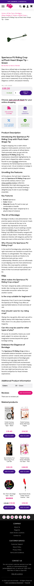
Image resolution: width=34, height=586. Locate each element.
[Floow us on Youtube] (12, 517)
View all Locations (17, 574)
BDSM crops (12, 230)
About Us (17, 527)
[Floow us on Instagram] (16, 517)
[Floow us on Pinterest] (20, 517)
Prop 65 (27, 583)
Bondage (18, 13)
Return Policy (17, 547)
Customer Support (17, 544)
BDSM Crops (22, 15)
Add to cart (25, 92)
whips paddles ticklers (9, 183)
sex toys (14, 360)
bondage (15, 161)
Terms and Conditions (17, 552)
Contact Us (17, 535)
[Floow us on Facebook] (4, 517)
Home (3, 13)
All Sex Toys (10, 13)
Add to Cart (9, 435)
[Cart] (31, 6)
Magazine (17, 530)
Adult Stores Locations (17, 533)
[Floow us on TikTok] (28, 517)
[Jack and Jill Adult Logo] (9, 6)
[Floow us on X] (8, 517)
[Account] (28, 6)
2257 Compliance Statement (14, 583)
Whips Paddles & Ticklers (9, 15)
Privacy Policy (17, 550)
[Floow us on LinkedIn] (24, 517)
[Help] (24, 6)
